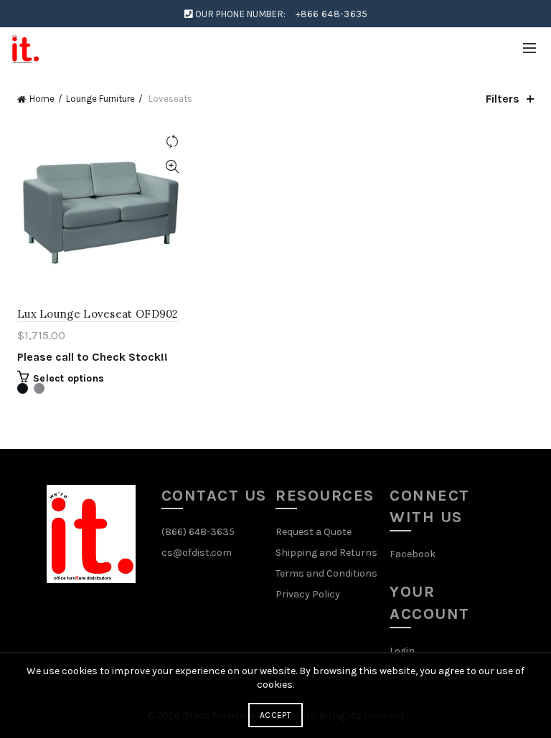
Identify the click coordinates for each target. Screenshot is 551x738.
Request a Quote (314, 532)
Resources (325, 495)
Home (42, 98)
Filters (502, 98)
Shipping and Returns (326, 553)
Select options (68, 378)
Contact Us (214, 495)
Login (402, 651)
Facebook (412, 554)
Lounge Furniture (100, 98)
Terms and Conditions (326, 573)
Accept (275, 715)
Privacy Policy (308, 594)
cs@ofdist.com (196, 553)
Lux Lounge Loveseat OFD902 (98, 314)
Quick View (171, 166)
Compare (171, 141)
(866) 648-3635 (198, 532)
